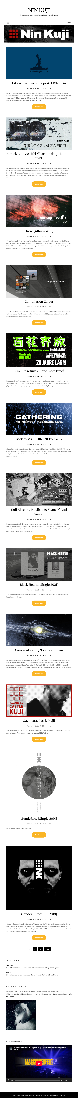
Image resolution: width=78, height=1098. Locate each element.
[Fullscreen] (69, 1080)
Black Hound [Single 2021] (39, 585)
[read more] (10, 996)
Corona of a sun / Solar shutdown (39, 650)
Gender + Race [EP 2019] (39, 914)
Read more (39, 107)
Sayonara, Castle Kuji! (39, 721)
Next (47, 949)
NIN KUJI (39, 10)
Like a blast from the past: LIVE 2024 (39, 83)
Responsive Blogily (48, 1095)
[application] (39, 1063)
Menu (69, 23)
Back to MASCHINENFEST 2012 (39, 439)
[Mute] (66, 1080)
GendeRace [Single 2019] (39, 819)
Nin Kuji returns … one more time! (39, 371)
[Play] (9, 1080)
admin (49, 88)
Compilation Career (39, 301)
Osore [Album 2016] (39, 231)
